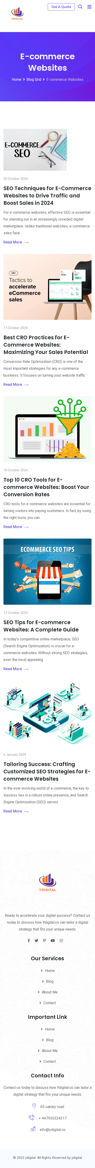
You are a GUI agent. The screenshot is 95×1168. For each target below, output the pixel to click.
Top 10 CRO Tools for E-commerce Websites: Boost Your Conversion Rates (46, 487)
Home (50, 970)
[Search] (80, 7)
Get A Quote (61, 7)
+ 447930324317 (53, 1118)
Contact (50, 1003)
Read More (12, 242)
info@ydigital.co (52, 1130)
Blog (49, 981)
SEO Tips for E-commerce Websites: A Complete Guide (41, 626)
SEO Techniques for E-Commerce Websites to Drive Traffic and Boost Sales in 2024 (47, 196)
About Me (50, 992)
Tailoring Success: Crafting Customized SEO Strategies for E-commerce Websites (47, 771)
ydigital (76, 1158)
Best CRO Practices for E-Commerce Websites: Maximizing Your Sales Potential (45, 345)
